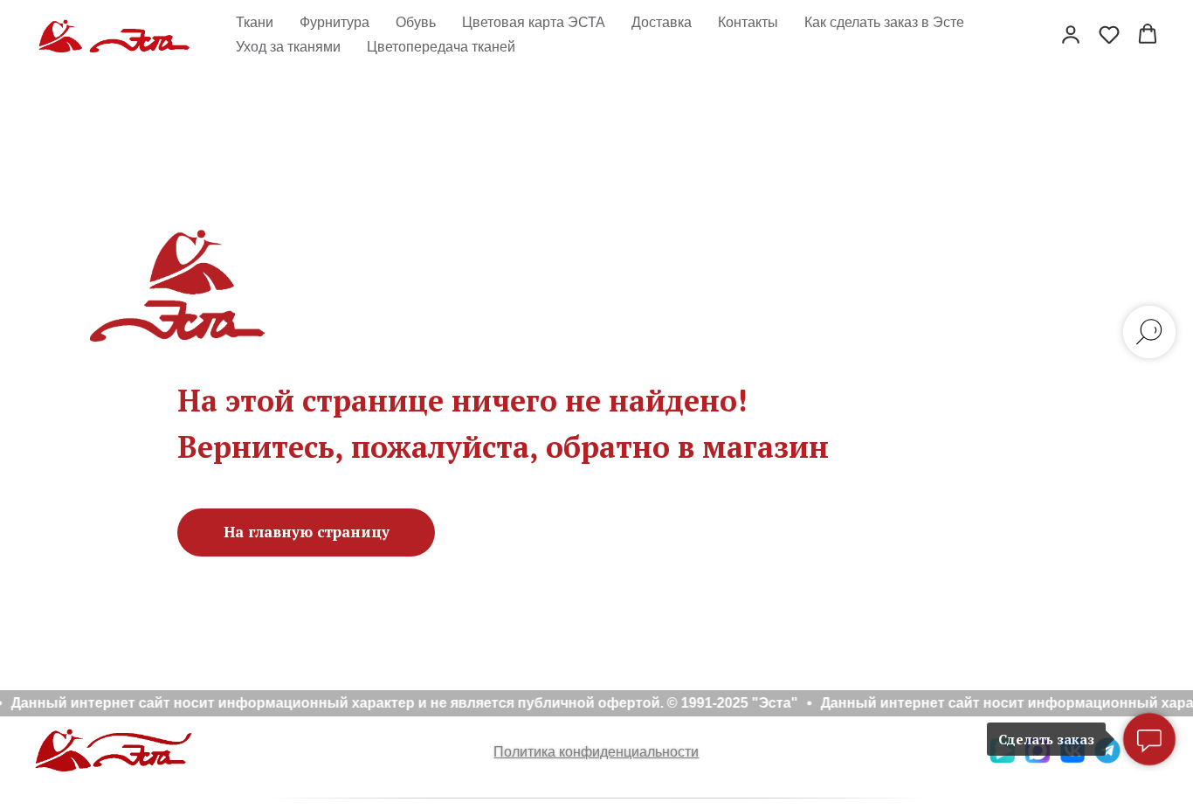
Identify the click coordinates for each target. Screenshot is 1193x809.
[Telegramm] (1107, 758)
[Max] (1037, 758)
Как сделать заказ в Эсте (884, 22)
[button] (1070, 34)
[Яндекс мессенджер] (1003, 758)
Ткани (254, 22)
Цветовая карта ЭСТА (533, 22)
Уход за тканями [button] (288, 46)
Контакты (748, 22)
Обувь (416, 22)
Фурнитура (334, 22)
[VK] (1072, 758)
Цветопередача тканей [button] (441, 46)
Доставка (661, 22)
